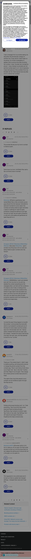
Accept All (22, 40)
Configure (9, 40)
